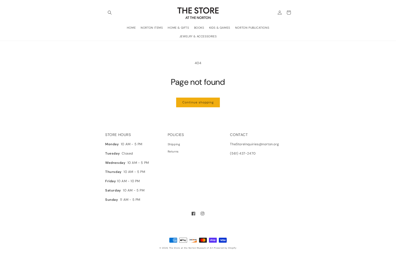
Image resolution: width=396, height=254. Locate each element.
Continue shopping (198, 102)
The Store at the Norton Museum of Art (191, 248)
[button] (109, 12)
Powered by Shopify (225, 248)
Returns (173, 151)
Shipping (174, 144)
